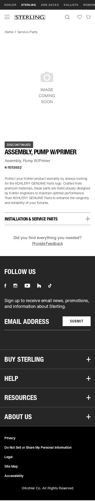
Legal (8, 456)
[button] (7, 17)
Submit (76, 321)
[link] (88, 17)
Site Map (11, 466)
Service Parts (27, 31)
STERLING (28, 5)
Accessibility (14, 475)
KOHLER (10, 5)
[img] (30, 17)
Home (9, 31)
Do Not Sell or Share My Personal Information (37, 447)
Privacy (10, 437)
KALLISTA (71, 5)
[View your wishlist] (79, 17)
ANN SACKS (50, 5)
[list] (47, 313)
